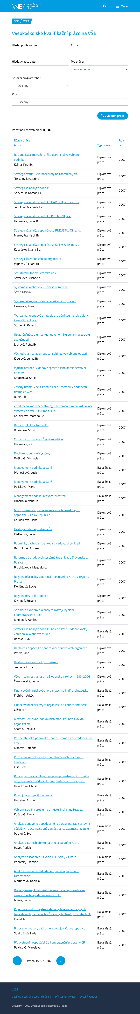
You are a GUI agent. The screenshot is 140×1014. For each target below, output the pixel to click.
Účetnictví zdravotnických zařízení (36, 662)
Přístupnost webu (65, 996)
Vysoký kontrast (89, 996)
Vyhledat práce (114, 115)
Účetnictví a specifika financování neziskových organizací (51, 648)
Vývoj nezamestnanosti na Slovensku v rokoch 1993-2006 (52, 676)
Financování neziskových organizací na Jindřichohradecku (51, 690)
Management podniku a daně (33, 467)
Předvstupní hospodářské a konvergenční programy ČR (49, 942)
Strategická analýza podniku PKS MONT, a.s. (42, 216)
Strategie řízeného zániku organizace (37, 258)
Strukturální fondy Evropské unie (35, 273)
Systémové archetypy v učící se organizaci (41, 287)
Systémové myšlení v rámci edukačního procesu (45, 301)
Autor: (75, 45)
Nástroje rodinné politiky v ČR (33, 529)
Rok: (15, 94)
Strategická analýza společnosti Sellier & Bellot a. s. (47, 244)
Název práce (22, 140)
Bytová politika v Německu (31, 425)
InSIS (15, 989)
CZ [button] (105, 6)
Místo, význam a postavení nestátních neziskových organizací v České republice (47, 512)
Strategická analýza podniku (32, 188)
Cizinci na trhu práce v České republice (38, 439)
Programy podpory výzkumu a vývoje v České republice (49, 928)
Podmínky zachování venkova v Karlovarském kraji (47, 543)
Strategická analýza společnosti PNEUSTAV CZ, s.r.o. (47, 230)
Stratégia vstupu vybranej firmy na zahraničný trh (46, 173)
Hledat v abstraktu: (24, 61)
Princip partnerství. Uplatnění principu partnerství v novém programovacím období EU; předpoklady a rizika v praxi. (51, 779)
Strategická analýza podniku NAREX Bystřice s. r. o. (46, 202)
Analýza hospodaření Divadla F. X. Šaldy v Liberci (45, 857)
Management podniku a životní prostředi (40, 496)
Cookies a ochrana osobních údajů (31, 996)
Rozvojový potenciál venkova (33, 795)
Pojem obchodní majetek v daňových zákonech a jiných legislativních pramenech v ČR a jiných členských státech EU (52, 911)
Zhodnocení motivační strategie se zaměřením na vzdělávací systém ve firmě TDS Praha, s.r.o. (53, 408)
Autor (18, 145)
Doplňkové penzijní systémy (32, 453)
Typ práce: (77, 61)
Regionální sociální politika (31, 595)
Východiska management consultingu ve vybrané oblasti (50, 353)
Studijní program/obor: (26, 78)
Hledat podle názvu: (25, 45)
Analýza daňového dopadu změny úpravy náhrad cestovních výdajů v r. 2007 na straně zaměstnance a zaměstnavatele (53, 826)
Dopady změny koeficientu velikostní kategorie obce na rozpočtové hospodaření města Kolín (49, 892)
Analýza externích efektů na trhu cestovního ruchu (46, 842)
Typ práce (103, 145)
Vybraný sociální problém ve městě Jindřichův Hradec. (48, 809)
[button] (120, 6)
